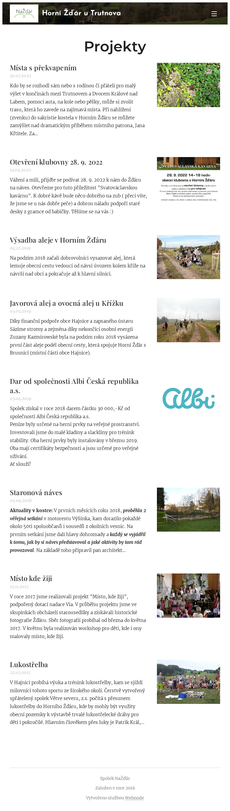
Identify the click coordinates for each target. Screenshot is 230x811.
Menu (214, 13)
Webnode (134, 798)
